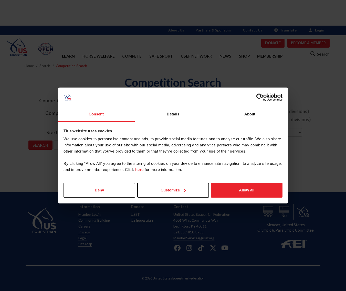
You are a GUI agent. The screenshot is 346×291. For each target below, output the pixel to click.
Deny (99, 190)
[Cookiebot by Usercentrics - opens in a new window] (260, 97)
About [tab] (250, 114)
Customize (170, 190)
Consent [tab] (96, 114)
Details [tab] (173, 114)
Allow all (246, 190)
